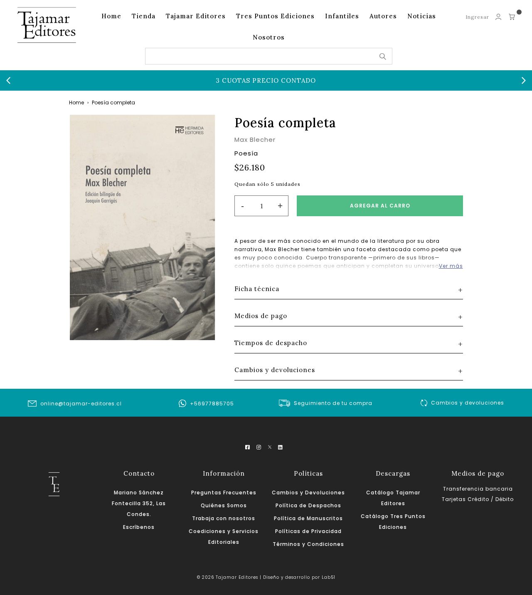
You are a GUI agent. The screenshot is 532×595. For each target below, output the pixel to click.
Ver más (451, 265)
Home (111, 16)
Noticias (421, 16)
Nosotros (269, 37)
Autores (383, 16)
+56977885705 (212, 403)
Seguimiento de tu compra (333, 403)
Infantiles (342, 16)
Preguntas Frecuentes (223, 492)
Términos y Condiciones (308, 544)
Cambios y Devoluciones (308, 492)
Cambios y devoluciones (467, 402)
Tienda (143, 16)
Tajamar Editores (196, 16)
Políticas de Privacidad (308, 531)
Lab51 (328, 577)
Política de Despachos (308, 505)
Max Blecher (255, 139)
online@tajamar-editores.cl (81, 403)
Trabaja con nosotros (223, 518)
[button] (8, 80)
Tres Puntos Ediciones (275, 16)
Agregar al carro (380, 205)
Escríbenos (139, 527)
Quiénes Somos (224, 505)
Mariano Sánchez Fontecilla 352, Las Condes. (139, 503)
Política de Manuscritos (308, 518)
